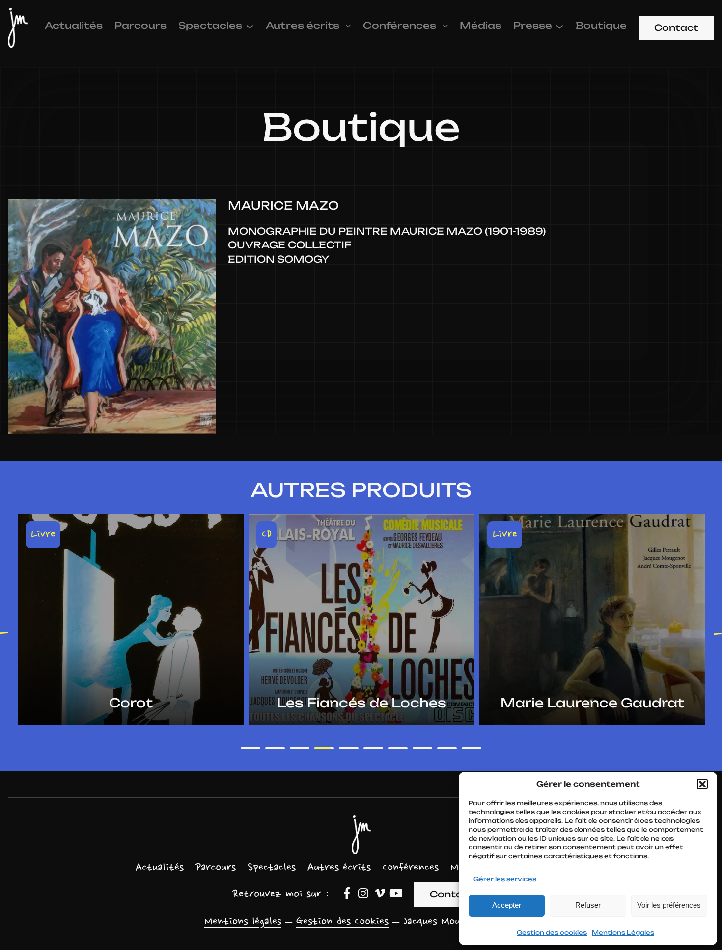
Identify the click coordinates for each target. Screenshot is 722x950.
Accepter (506, 905)
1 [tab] (250, 748)
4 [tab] (324, 748)
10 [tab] (471, 748)
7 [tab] (398, 748)
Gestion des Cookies (342, 922)
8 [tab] (422, 748)
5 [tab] (349, 748)
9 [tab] (447, 748)
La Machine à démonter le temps (592, 695)
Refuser (588, 905)
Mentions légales (242, 922)
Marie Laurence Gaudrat (361, 702)
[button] (702, 784)
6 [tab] (373, 748)
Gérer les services (504, 879)
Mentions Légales (623, 932)
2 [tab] (275, 748)
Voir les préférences (669, 905)
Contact (676, 27)
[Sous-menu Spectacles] (250, 26)
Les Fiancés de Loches (131, 702)
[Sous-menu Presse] (559, 26)
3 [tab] (299, 748)
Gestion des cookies (552, 932)
